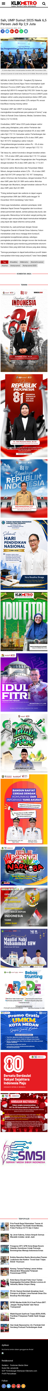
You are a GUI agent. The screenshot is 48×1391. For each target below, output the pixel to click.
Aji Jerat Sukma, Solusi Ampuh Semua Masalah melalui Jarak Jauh (27, 1236)
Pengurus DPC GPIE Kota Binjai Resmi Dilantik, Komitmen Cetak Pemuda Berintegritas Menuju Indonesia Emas (27, 1248)
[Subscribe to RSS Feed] (23, 1386)
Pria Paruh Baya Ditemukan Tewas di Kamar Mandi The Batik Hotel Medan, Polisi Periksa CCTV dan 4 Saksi (26, 1225)
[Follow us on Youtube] (18, 1386)
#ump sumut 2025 (29, 266)
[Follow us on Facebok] (4, 1386)
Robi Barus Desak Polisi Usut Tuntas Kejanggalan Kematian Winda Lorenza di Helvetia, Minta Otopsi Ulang (28, 1282)
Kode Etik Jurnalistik (10, 1368)
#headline (13, 262)
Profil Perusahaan (9, 1374)
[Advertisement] (24, 1193)
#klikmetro (24, 262)
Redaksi (5, 1365)
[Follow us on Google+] (14, 1386)
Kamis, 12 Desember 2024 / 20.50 (11, 28)
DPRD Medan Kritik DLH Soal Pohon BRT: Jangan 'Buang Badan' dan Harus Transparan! (28, 1304)
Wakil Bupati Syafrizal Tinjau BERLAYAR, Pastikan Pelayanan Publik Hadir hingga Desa (28, 1316)
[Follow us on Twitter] (9, 1386)
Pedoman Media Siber (19, 1365)
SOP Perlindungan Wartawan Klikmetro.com (19, 1371)
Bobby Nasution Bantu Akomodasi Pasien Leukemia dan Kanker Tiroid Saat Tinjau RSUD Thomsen (28, 1259)
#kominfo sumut (37, 262)
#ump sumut (15, 266)
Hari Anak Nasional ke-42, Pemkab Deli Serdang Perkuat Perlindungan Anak (27, 1326)
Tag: (4, 262)
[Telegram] (26, 31)
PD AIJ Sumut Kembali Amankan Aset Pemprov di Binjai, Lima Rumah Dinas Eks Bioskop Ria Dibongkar (28, 1293)
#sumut (5, 266)
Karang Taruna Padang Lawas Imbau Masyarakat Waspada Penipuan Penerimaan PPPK (26, 1270)
